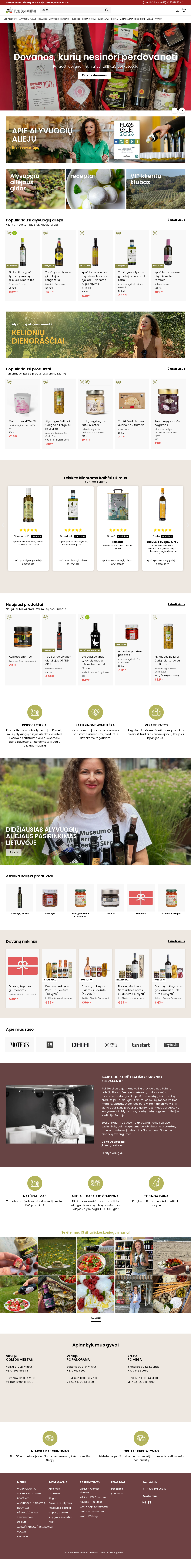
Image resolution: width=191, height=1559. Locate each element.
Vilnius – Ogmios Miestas (90, 1490)
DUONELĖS (76, 19)
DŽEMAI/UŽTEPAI (89, 19)
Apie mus (54, 1488)
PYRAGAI (158, 19)
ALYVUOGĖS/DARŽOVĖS (59, 19)
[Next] (182, 110)
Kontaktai (54, 1493)
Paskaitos (117, 1488)
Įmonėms (117, 1493)
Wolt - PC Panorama (92, 1511)
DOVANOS (42, 19)
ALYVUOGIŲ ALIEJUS (27, 19)
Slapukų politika (58, 1512)
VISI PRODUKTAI (10, 19)
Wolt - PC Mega (89, 1516)
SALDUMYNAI (103, 19)
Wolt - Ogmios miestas (94, 1506)
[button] (4, 525)
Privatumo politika (59, 1508)
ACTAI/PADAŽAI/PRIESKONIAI (132, 19)
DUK (51, 1522)
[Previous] (175, 110)
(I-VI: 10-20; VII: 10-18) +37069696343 (163, 2)
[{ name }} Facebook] (149, 1502)
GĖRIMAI (114, 19)
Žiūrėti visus (176, 220)
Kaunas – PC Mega (91, 1502)
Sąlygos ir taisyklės (60, 1517)
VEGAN (150, 19)
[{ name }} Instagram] (144, 1502)
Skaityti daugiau (113, 1153)
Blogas (52, 1498)
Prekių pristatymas (60, 1503)
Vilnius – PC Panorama (93, 1497)
